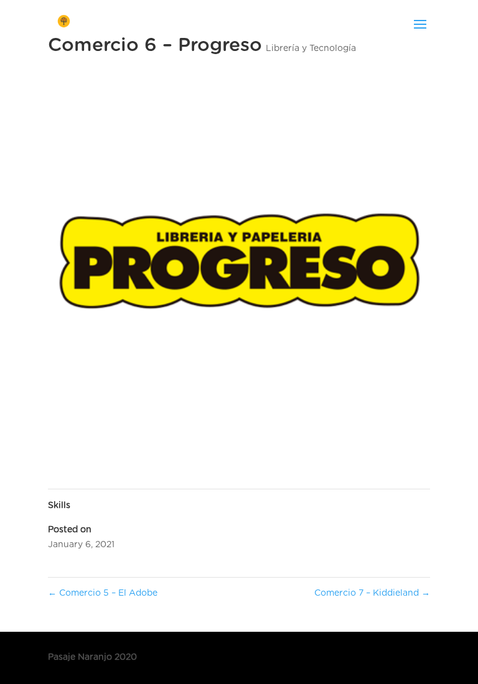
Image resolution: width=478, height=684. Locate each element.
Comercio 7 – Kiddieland (372, 593)
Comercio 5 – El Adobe (102, 593)
